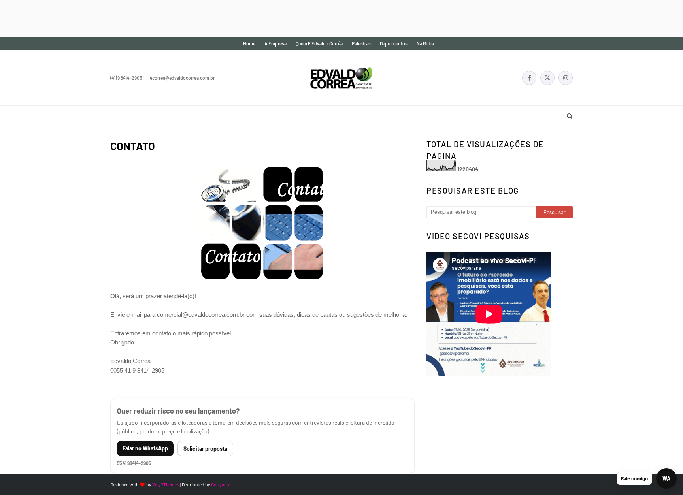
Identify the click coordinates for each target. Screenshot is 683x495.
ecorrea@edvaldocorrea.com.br (182, 78)
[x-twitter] (547, 78)
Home (249, 43)
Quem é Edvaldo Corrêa (319, 43)
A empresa (275, 43)
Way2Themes (165, 484)
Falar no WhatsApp (145, 448)
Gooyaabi (220, 484)
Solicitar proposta (205, 448)
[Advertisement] (144, 18)
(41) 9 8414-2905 (126, 78)
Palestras (361, 43)
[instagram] (565, 78)
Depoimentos (394, 43)
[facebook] (529, 78)
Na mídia (425, 43)
